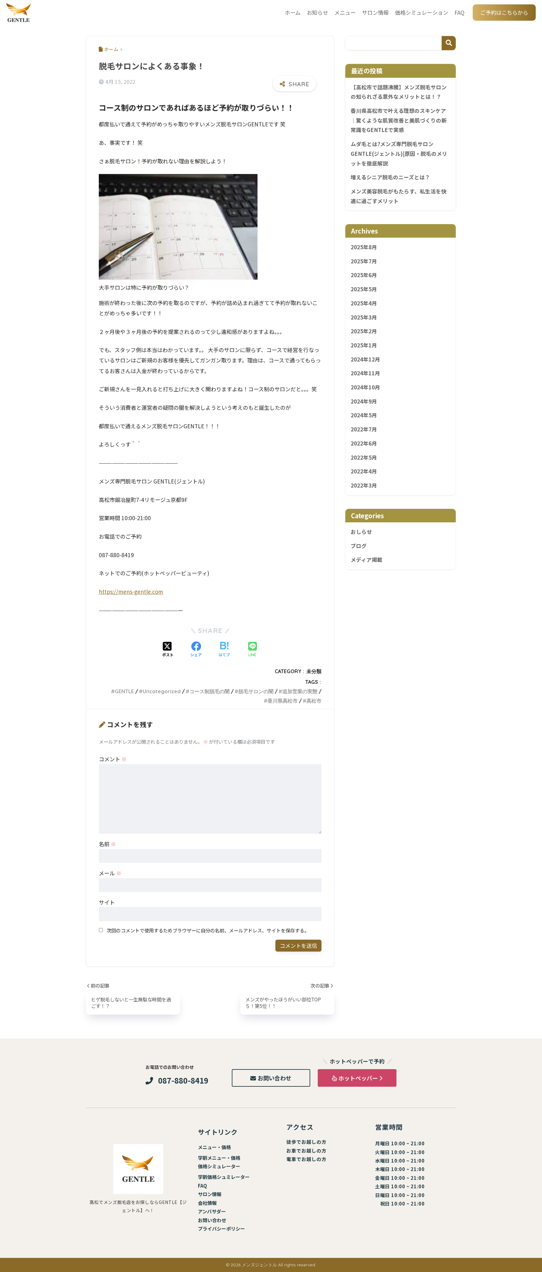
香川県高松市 (283, 701)
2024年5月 (364, 415)
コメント (113, 759)
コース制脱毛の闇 (209, 691)
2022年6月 (364, 443)
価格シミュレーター (219, 1166)
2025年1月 (364, 345)
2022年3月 (364, 485)
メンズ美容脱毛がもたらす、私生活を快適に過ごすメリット (398, 196)
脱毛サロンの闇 (256, 691)
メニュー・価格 (214, 1147)
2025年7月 (364, 261)
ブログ (359, 546)
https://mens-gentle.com (131, 591)
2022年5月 (364, 457)
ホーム (292, 12)
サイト (107, 902)
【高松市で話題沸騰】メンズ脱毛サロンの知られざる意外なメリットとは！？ (399, 92)
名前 (107, 844)
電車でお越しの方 (306, 1159)
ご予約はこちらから (504, 12)
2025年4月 (364, 303)
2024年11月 (365, 373)
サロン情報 (375, 12)
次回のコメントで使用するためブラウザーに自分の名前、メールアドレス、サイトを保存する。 (208, 930)
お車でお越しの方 (306, 1150)
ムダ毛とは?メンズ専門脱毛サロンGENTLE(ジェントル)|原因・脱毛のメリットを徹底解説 (399, 153)
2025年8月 (364, 247)
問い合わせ (214, 1220)
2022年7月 (364, 429)
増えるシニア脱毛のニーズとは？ (390, 177)
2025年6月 (364, 275)
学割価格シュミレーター (224, 1177)
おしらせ (361, 532)
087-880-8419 (183, 1081)
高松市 (313, 701)
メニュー (345, 12)
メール (110, 873)
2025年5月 (364, 289)
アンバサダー (212, 1211)
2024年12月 (365, 359)
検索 (449, 43)
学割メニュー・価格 (219, 1157)
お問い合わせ (274, 1078)
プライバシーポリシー (221, 1228)
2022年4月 (364, 471)
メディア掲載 (366, 560)
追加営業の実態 (299, 691)
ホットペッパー (358, 1078)
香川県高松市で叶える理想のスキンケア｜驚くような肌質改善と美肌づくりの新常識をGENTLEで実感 (399, 120)
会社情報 (207, 1203)
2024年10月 (365, 387)
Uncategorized (162, 691)
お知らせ (317, 12)
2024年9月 (364, 401)
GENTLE (124, 691)
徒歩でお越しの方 (306, 1141)
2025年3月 (364, 317)
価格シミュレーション (421, 12)
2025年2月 (364, 331)
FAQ (459, 12)
